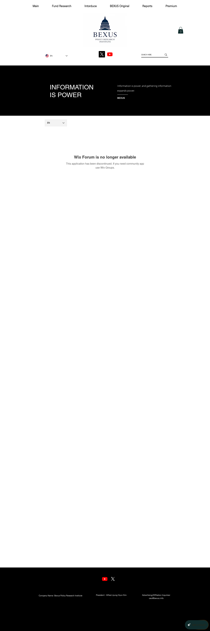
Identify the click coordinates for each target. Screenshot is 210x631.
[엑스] (113, 579)
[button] (180, 30)
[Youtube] (105, 579)
